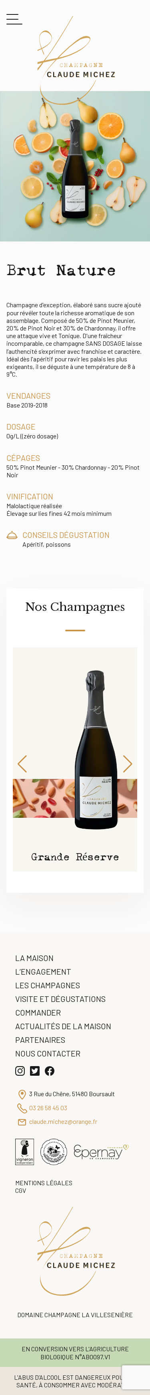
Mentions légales (43, 1182)
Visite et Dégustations (60, 999)
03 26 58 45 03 (48, 1107)
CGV (20, 1190)
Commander (38, 1012)
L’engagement (43, 971)
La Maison (34, 958)
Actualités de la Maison (63, 1026)
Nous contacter (47, 1053)
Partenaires (40, 1039)
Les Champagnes (47, 985)
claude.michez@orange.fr (63, 1121)
